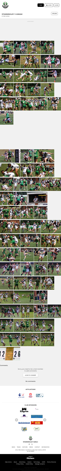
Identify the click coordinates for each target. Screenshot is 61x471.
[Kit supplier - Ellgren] (24, 410)
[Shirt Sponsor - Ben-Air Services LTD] (24, 423)
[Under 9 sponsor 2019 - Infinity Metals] (37, 429)
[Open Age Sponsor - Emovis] (37, 410)
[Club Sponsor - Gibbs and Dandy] (24, 429)
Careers (29, 462)
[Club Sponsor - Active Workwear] (37, 423)
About (15, 462)
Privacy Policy (20, 464)
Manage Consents (40, 464)
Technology (37, 462)
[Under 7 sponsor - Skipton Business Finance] (24, 417)
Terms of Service (51, 462)
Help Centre (8, 462)
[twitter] (32, 444)
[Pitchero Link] (30, 458)
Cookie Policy (29, 464)
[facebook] (29, 445)
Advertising (22, 462)
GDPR (43, 462)
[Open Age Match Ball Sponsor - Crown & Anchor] (37, 417)
